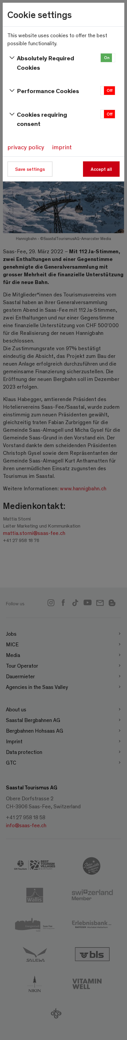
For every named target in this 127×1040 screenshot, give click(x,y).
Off (110, 90)
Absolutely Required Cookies (45, 62)
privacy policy (25, 147)
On (107, 57)
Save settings (30, 169)
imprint (62, 147)
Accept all (101, 169)
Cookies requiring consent (42, 119)
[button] (107, 57)
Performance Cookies (48, 90)
